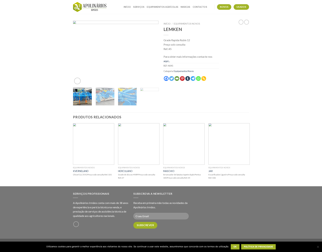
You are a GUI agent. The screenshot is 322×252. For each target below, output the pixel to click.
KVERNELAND (81, 171)
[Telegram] (193, 78)
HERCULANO (125, 171)
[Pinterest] (182, 78)
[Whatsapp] (198, 78)
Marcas (185, 7)
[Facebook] (166, 78)
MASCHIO (168, 171)
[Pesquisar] (210, 7)
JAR (210, 171)
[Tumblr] (187, 78)
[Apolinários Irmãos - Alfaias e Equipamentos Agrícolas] (89, 7)
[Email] (177, 78)
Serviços (138, 7)
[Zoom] (77, 81)
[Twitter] (171, 78)
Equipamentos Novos (187, 23)
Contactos (200, 7)
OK (235, 246)
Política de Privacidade (258, 246)
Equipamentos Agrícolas (162, 7)
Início (127, 7)
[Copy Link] (203, 78)
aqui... (167, 61)
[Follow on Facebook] (76, 224)
